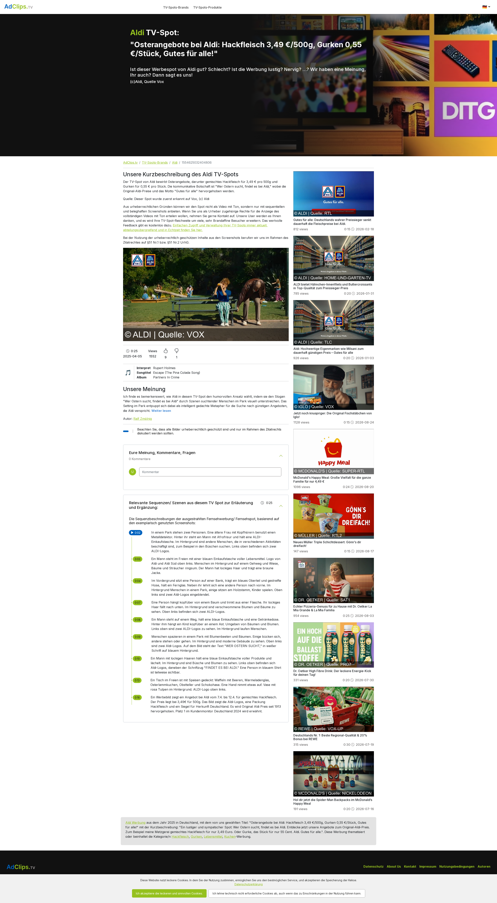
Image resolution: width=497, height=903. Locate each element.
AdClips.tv (130, 162)
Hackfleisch (180, 836)
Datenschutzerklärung (249, 884)
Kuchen (229, 836)
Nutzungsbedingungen (456, 866)
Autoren (484, 866)
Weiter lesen (161, 411)
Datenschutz (373, 866)
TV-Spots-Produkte (207, 7)
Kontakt (410, 866)
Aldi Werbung (135, 822)
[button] (486, 7)
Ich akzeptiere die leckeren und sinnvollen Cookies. (169, 893)
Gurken (196, 836)
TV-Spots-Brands (176, 7)
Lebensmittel (213, 836)
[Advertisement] (248, 127)
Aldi (174, 162)
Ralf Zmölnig (142, 419)
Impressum (427, 866)
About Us (394, 866)
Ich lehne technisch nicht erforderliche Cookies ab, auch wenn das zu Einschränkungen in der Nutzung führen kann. (287, 893)
